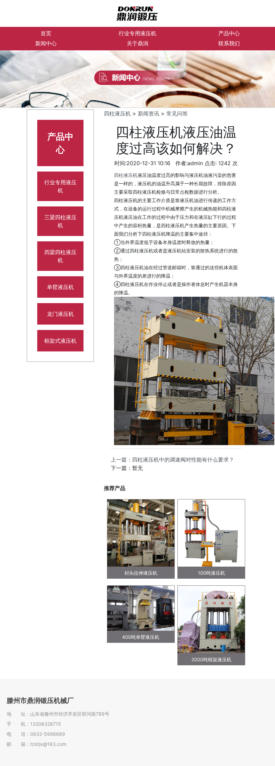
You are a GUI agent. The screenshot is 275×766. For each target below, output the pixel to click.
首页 (46, 33)
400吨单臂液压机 (140, 637)
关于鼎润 (137, 43)
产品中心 (229, 33)
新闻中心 (46, 43)
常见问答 (177, 113)
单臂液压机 (60, 287)
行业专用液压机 (137, 33)
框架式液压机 (60, 340)
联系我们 (229, 43)
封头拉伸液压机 (140, 573)
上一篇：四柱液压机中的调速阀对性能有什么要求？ (172, 459)
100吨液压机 (211, 573)
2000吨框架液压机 (211, 659)
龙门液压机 (60, 313)
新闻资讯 (148, 113)
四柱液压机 (117, 113)
